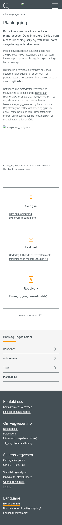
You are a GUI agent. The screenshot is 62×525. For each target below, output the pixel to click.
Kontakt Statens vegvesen (17, 407)
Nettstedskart (10, 428)
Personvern (9, 433)
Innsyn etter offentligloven (17, 477)
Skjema (7, 486)
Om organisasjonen (14, 460)
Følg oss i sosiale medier (17, 411)
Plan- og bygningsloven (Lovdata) (28, 296)
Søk (6, 11)
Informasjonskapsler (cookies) (20, 438)
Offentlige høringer (13, 481)
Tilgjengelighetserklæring (18, 443)
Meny (55, 11)
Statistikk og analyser (15, 472)
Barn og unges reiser (15, 14)
